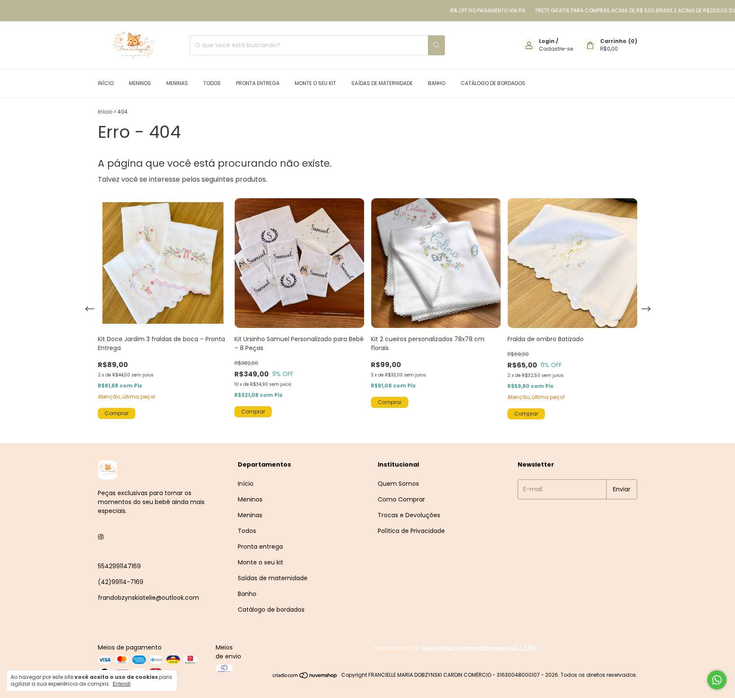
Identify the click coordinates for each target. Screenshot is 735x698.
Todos (212, 83)
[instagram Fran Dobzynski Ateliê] (101, 537)
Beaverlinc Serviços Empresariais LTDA (479, 647)
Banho (436, 83)
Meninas (177, 83)
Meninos (140, 83)
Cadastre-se (556, 48)
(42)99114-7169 (120, 582)
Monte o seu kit (315, 83)
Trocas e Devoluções (409, 515)
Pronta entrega (257, 83)
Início (106, 83)
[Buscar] (436, 45)
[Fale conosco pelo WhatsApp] (716, 679)
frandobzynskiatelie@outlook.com (148, 597)
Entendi (122, 684)
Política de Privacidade (411, 531)
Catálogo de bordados (493, 83)
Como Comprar (401, 499)
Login (547, 41)
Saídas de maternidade (382, 83)
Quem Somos (398, 483)
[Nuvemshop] (305, 677)
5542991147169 (119, 566)
